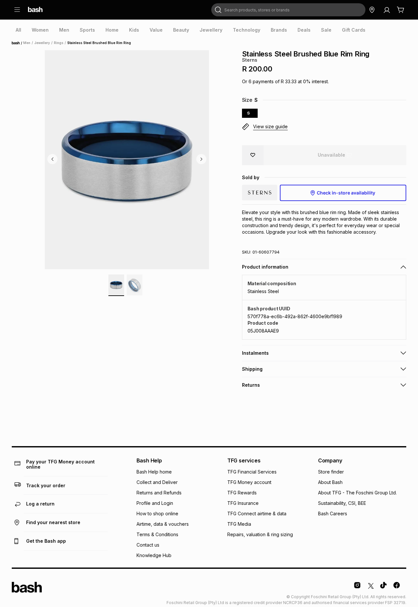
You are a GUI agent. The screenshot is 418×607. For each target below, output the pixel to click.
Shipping (252, 369)
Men (26, 43)
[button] (324, 127)
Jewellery (42, 43)
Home (17, 43)
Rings (58, 43)
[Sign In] (386, 9)
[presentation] (18, 30)
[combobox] (288, 9)
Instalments (255, 353)
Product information (265, 267)
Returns (251, 385)
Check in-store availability (346, 192)
